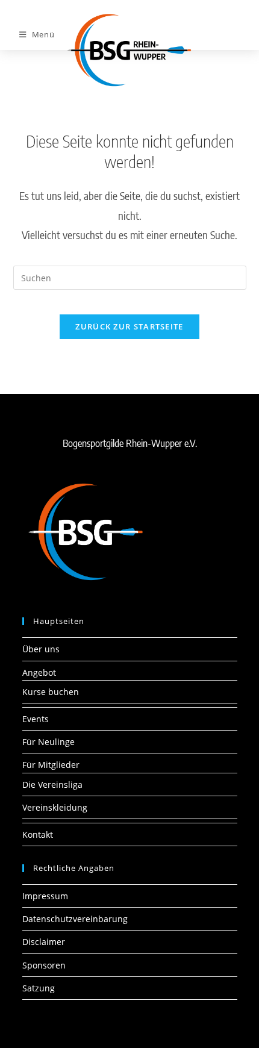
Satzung (38, 988)
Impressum (45, 896)
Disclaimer (43, 941)
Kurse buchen (50, 691)
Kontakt (37, 834)
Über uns (41, 649)
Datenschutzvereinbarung (75, 919)
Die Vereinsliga (52, 784)
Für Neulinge (48, 741)
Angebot (39, 672)
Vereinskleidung (54, 807)
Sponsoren (44, 965)
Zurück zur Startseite (129, 326)
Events (35, 719)
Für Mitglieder (51, 764)
